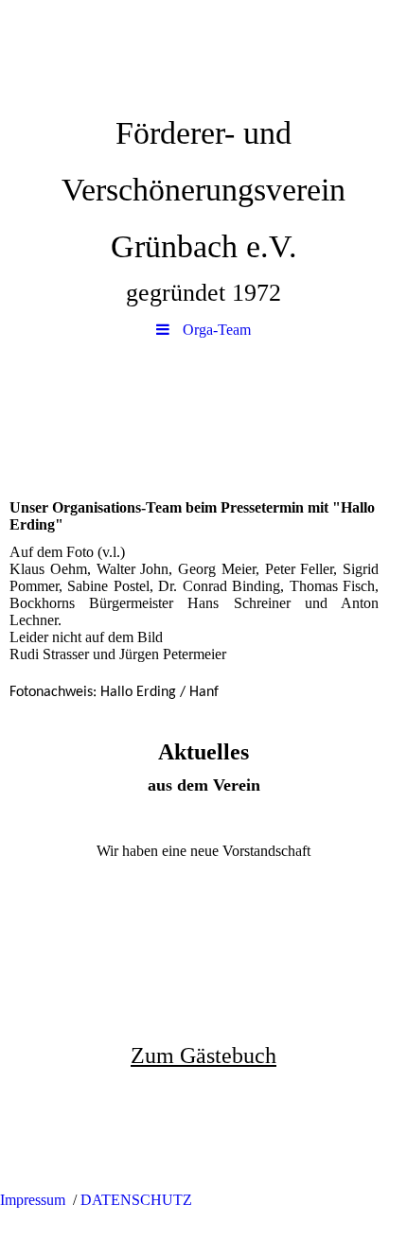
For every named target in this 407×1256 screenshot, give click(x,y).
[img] (203, 52)
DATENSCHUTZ (136, 1200)
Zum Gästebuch (203, 1055)
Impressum (32, 1200)
